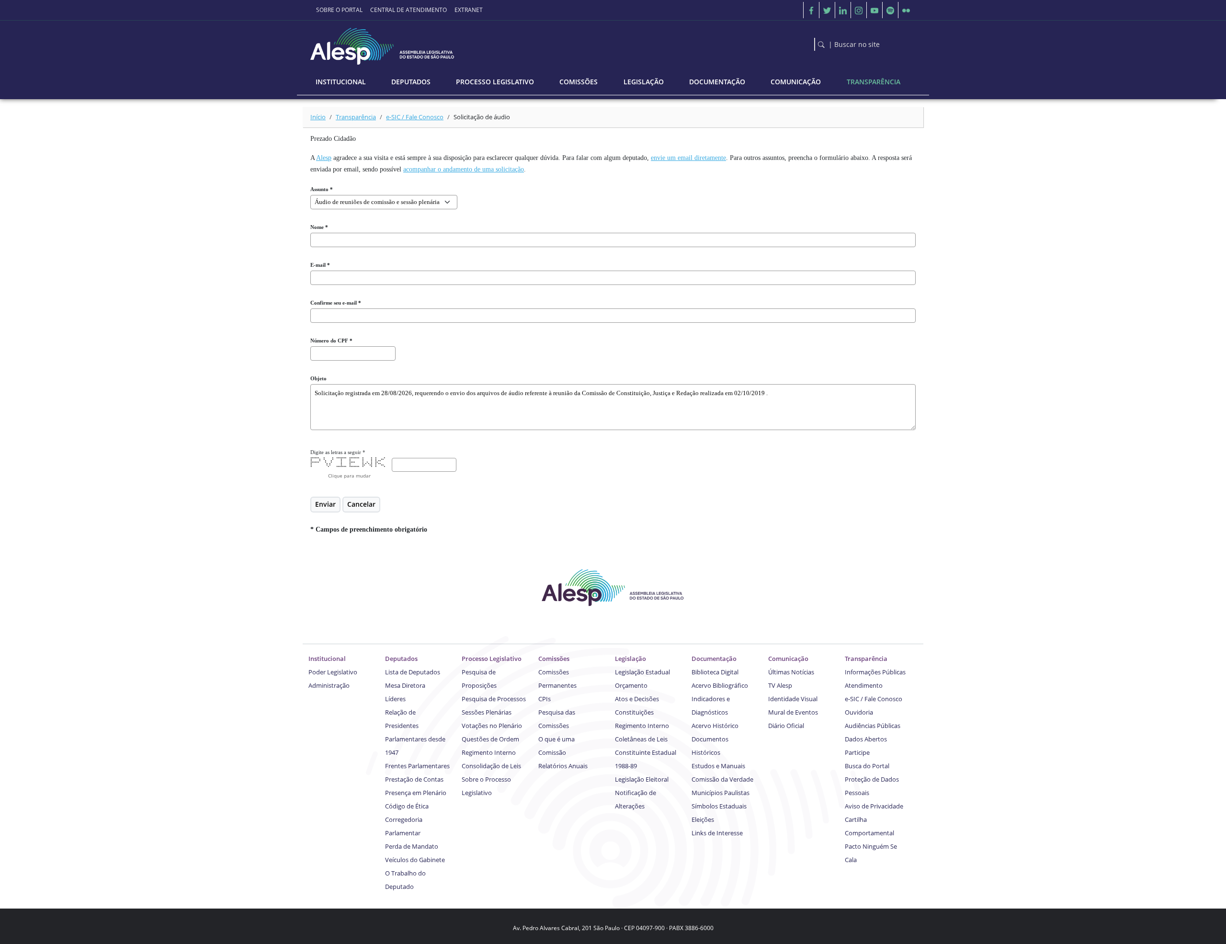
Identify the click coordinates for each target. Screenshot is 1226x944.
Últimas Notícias (791, 672)
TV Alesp (780, 685)
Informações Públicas (875, 672)
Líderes (395, 698)
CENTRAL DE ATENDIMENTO (408, 10)
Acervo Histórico (715, 725)
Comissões (553, 658)
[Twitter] (827, 10)
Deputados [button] (411, 81)
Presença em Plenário (415, 792)
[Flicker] (906, 10)
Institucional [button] (341, 81)
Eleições (703, 819)
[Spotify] (890, 10)
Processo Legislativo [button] (495, 81)
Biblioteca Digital (715, 672)
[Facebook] (811, 10)
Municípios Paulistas (720, 792)
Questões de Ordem (490, 739)
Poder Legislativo (332, 672)
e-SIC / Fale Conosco (414, 117)
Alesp (323, 157)
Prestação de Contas (414, 779)
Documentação (714, 658)
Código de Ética (407, 806)
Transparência (356, 117)
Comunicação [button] (796, 81)
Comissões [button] (578, 81)
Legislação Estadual (642, 672)
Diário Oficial (786, 725)
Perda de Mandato (411, 846)
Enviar (325, 504)
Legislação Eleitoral (642, 779)
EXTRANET (468, 10)
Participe (857, 752)
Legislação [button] (644, 81)
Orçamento (631, 685)
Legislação (630, 658)
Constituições (634, 712)
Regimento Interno (489, 752)
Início (318, 117)
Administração (329, 685)
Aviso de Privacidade (874, 806)
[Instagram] (858, 10)
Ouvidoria (859, 712)
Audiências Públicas (872, 725)
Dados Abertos (866, 739)
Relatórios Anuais (563, 766)
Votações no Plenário (492, 725)
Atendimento (864, 685)
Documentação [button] (717, 81)
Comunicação (788, 658)
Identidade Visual (792, 698)
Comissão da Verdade (722, 779)
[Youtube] (874, 10)
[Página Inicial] (383, 44)
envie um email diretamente (688, 157)
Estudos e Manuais (718, 766)
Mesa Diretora (405, 685)
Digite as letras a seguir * (337, 452)
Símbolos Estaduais (719, 806)
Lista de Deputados (412, 672)
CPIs (544, 698)
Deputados (401, 658)
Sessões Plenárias (486, 712)
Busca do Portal (867, 766)
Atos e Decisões (637, 698)
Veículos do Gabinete (415, 859)
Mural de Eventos (793, 712)
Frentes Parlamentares (417, 766)
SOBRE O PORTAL (339, 10)
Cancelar (361, 504)
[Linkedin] (843, 10)
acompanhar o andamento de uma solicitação (463, 169)
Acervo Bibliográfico (720, 685)
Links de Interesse (717, 833)
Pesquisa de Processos (494, 698)
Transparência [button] (873, 81)
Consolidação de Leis (491, 766)
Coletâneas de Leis (641, 739)
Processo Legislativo (492, 658)
